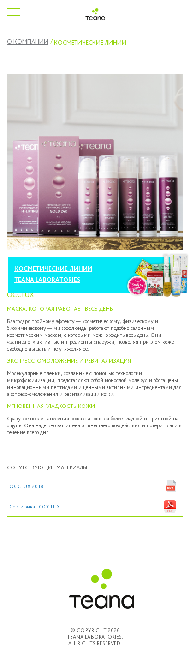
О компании (27, 41)
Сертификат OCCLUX (34, 506)
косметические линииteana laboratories (53, 274)
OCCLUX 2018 (26, 486)
